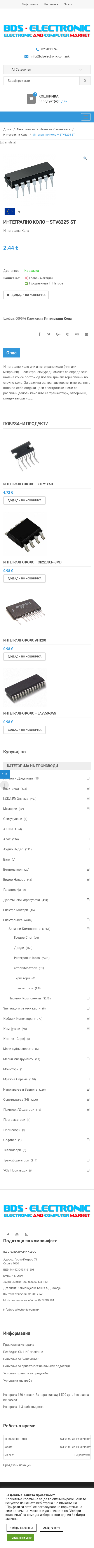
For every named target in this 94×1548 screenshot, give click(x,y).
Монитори (10, 1069)
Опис (11, 353)
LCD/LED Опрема (15, 799)
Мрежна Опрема (15, 1079)
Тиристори (22, 978)
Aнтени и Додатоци (18, 778)
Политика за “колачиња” (21, 1359)
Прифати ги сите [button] (20, 1537)
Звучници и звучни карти (21, 1008)
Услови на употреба (17, 1380)
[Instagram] (17, 1234)
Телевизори (12, 1150)
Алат (6, 839)
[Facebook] (7, 1234)
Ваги (6, 859)
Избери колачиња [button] (21, 1527)
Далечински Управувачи (21, 900)
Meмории (10, 809)
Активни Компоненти (55, 129)
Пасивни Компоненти (25, 998)
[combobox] (47, 80)
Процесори (11, 1130)
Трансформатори (16, 1160)
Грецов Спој (23, 938)
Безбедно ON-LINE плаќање (23, 1352)
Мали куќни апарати (18, 1049)
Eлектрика (11, 789)
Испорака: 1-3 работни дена (23, 1407)
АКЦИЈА (10, 829)
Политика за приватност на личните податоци (36, 1366)
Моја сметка (30, 4)
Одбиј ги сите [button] (51, 1527)
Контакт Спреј (14, 1039)
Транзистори (23, 988)
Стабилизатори (25, 968)
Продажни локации (17, 1465)
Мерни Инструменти (18, 1059)
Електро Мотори (15, 910)
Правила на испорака (18, 1344)
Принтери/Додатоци (18, 1110)
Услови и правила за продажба (26, 1373)
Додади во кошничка (28, 294)
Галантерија (12, 890)
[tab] (11, 352)
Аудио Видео (13, 849)
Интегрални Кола (15, 134)
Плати (68, 4)
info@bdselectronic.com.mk (21, 1309)
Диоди (19, 948)
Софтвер (9, 1140)
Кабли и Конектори (18, 1019)
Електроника (26, 129)
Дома (7, 129)
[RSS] (26, 1234)
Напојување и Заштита (20, 1089)
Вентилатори (13, 870)
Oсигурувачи (12, 819)
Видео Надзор (14, 880)
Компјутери (11, 1029)
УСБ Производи (15, 1170)
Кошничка (51, 4)
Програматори (14, 1120)
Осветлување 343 (16, 1100)
